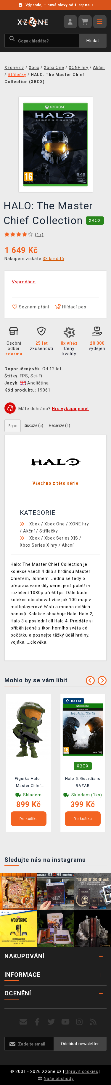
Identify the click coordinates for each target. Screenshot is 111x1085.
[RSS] (93, 1022)
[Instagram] (79, 1022)
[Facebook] (37, 1022)
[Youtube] (65, 1022)
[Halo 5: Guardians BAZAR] (83, 729)
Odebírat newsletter (80, 1043)
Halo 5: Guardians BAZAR (82, 782)
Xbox (34, 524)
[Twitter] (51, 1022)
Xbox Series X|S (61, 538)
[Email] (23, 1022)
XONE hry (79, 524)
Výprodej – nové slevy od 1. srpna (59, 5)
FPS (24, 376)
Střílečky (48, 531)
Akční (29, 531)
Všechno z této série (55, 483)
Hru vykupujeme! (70, 408)
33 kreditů (53, 258)
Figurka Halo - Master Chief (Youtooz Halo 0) (29, 783)
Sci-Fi (36, 376)
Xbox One (54, 524)
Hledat (92, 40)
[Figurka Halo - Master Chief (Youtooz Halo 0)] (29, 729)
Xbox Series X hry (38, 545)
